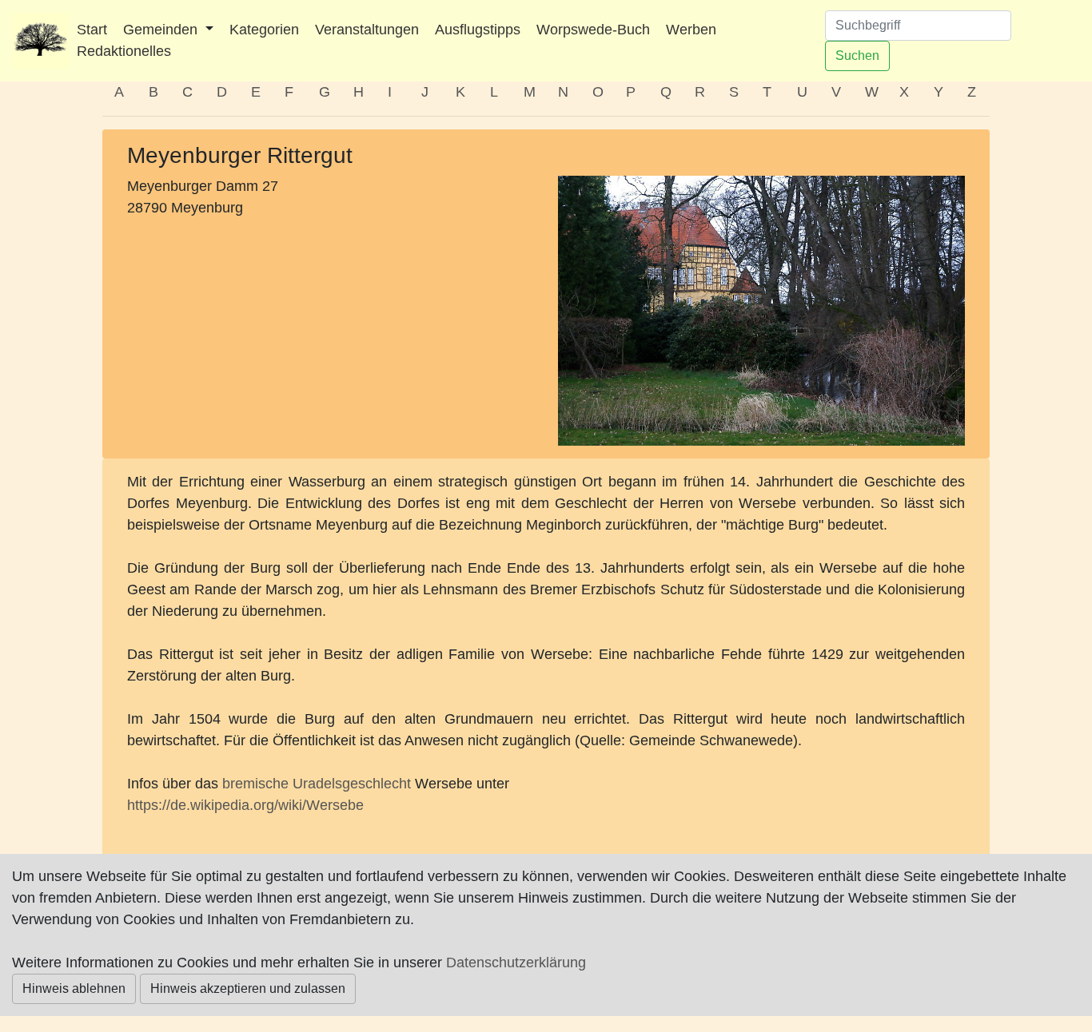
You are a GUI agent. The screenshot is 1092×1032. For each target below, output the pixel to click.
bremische (255, 784)
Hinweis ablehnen (74, 988)
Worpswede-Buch (593, 30)
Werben (691, 30)
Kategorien (264, 30)
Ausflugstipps (477, 30)
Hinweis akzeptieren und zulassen (247, 988)
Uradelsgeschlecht (352, 784)
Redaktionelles (124, 51)
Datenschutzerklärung (516, 962)
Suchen (857, 55)
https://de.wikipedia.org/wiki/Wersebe (245, 805)
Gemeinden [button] (162, 30)
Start (92, 30)
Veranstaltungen (367, 30)
